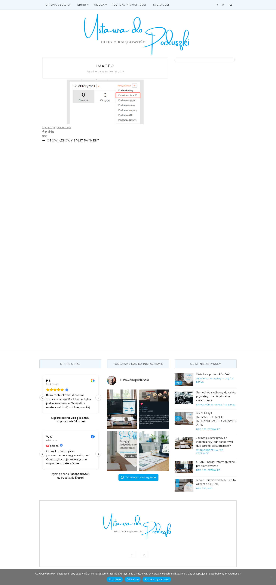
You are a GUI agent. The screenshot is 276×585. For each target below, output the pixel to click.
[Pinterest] (49, 131)
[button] (98, 397)
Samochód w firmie (209, 404)
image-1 (105, 66)
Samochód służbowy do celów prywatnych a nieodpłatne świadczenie (216, 396)
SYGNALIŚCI (161, 4)
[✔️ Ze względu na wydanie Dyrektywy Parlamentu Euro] (154, 451)
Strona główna (58, 4)
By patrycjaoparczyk (56, 127)
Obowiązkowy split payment (72, 140)
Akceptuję (115, 579)
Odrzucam (133, 579)
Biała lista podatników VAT (213, 374)
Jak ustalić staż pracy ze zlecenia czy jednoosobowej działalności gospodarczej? (214, 441)
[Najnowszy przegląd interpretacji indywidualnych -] (122, 451)
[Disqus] (105, 195)
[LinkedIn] (52, 131)
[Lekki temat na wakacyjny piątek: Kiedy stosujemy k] (122, 409)
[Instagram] (223, 5)
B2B (198, 429)
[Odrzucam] (271, 577)
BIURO (81, 4)
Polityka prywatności (129, 4)
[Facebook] (217, 5)
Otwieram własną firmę (212, 378)
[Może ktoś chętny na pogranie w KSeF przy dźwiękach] (154, 409)
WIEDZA (99, 4)
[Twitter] (46, 131)
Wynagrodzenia (207, 450)
